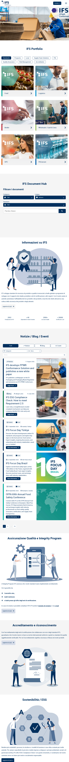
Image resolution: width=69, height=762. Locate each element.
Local (27, 58)
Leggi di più (10, 385)
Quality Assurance (9, 62)
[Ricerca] (62, 211)
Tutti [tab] (10, 346)
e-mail (57, 606)
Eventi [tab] (59, 346)
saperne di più (7, 306)
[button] (2, 23)
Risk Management (25, 62)
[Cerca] (64, 355)
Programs (17, 58)
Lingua (37, 194)
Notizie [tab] (27, 346)
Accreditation (40, 62)
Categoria (6, 194)
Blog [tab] (43, 346)
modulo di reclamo (44, 606)
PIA (55, 58)
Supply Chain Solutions (41, 58)
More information (12, 447)
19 (14, 526)
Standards (6, 58)
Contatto (56, 3)
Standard (6, 202)
